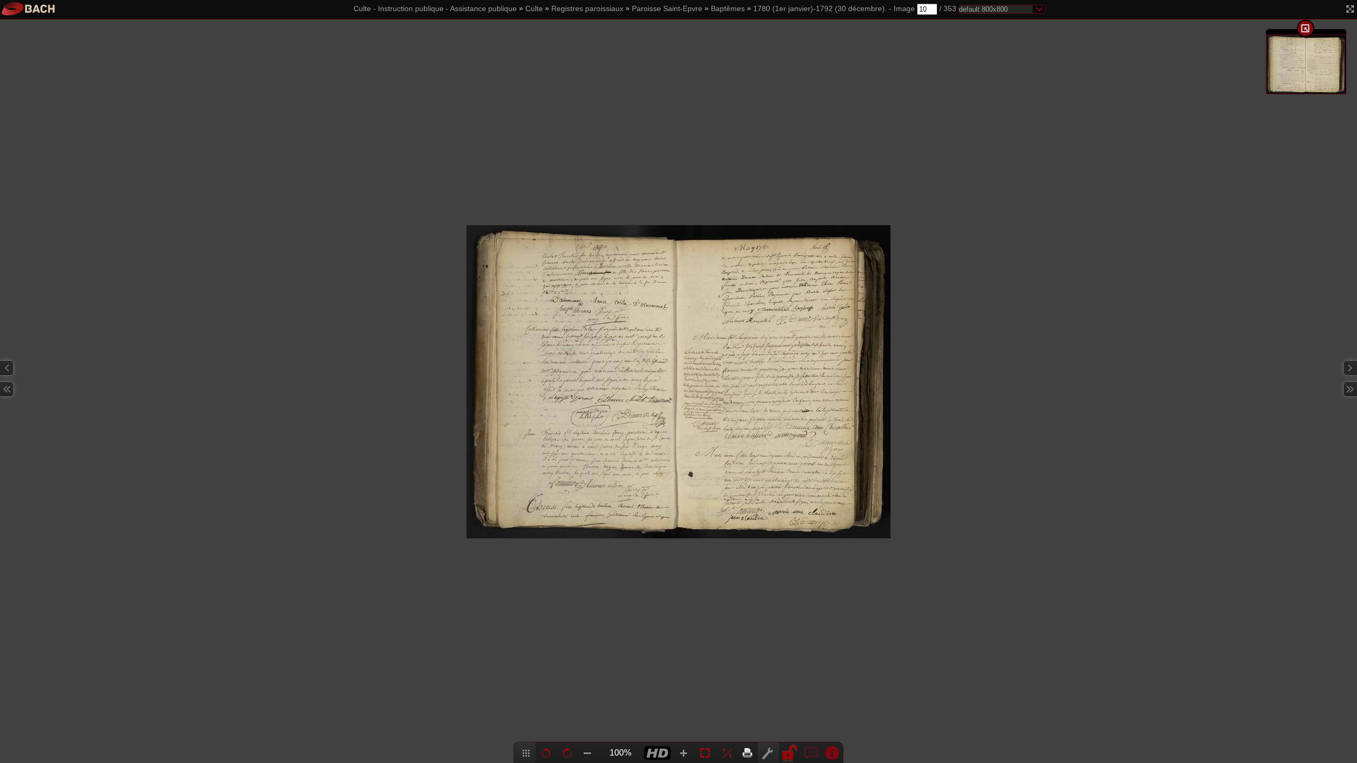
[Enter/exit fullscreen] (1350, 9)
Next (1350, 368)
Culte (534, 9)
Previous (7, 368)
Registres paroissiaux (587, 9)
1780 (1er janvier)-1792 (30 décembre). (820, 9)
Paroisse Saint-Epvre (667, 9)
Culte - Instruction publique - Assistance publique (435, 9)
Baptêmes (728, 9)
